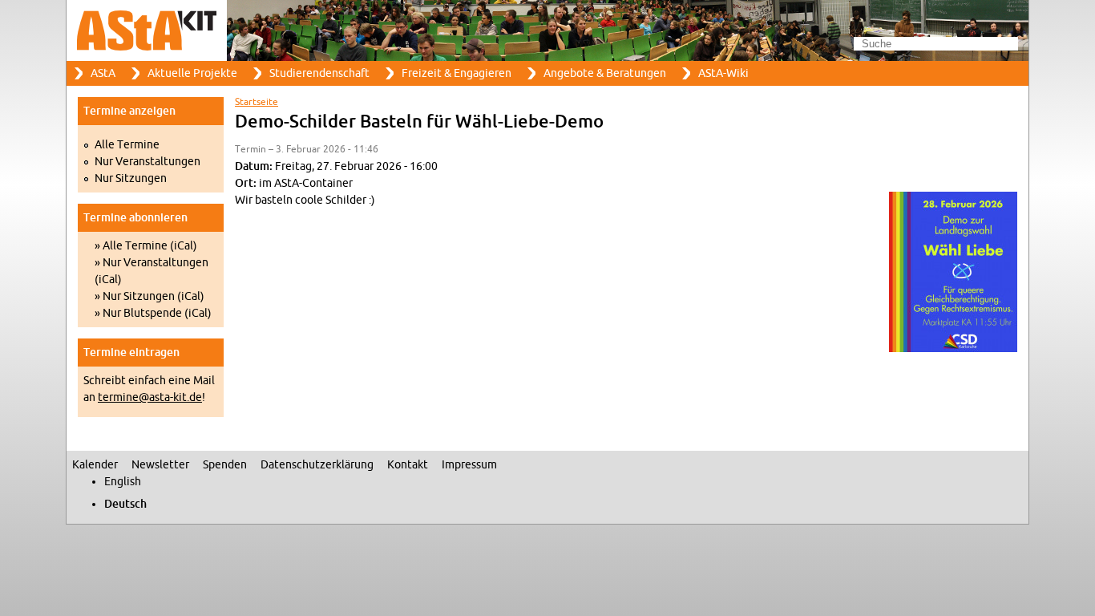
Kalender (95, 465)
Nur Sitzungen (131, 178)
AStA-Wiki (723, 73)
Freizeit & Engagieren (456, 73)
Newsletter (160, 465)
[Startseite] (547, 30)
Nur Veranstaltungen (147, 162)
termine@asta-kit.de (150, 397)
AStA (103, 73)
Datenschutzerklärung (317, 465)
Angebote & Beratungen (604, 73)
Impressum (469, 465)
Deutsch (125, 504)
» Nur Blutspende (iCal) (153, 313)
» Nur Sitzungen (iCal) (149, 296)
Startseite (256, 102)
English (122, 482)
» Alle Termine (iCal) (146, 246)
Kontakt (407, 465)
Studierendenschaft (319, 73)
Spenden (225, 465)
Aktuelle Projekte (192, 73)
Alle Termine (127, 145)
